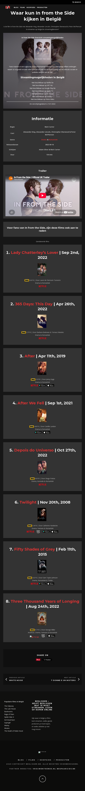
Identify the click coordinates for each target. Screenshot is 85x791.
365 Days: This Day (34, 304)
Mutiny (6, 725)
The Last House (10, 709)
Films (22, 7)
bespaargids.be (66, 769)
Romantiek (53, 140)
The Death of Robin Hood (13, 731)
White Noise (16, 680)
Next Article (70, 677)
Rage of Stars (9, 714)
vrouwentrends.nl (44, 769)
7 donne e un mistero (63, 680)
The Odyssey (9, 706)
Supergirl (7, 723)
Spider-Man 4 (9, 717)
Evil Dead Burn (9, 720)
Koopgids (31, 7)
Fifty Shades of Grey (34, 549)
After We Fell (30, 403)
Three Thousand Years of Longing (45, 601)
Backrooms (8, 711)
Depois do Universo (34, 450)
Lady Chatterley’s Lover (34, 252)
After (29, 356)
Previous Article (17, 677)
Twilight (28, 502)
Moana (6, 728)
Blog (16, 7)
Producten (42, 7)
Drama (44, 140)
